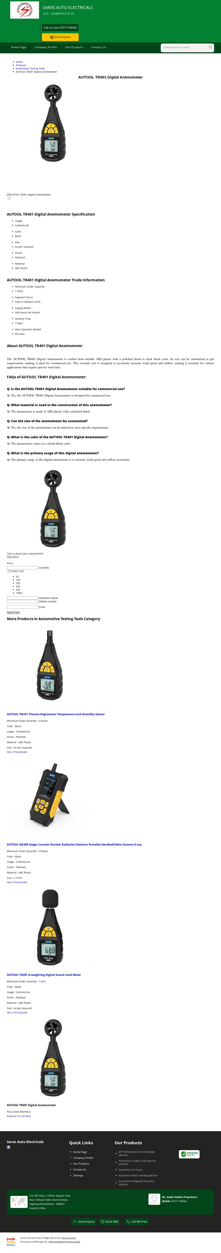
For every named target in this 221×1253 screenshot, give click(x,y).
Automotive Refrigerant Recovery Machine (136, 1182)
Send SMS (111, 1221)
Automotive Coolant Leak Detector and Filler (137, 1162)
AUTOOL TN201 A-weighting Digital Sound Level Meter (44, 975)
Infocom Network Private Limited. (64, 1241)
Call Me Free (139, 1221)
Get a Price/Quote (17, 752)
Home (19, 62)
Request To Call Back (19, 1116)
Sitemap (78, 1175)
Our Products (74, 47)
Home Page (18, 47)
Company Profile (46, 47)
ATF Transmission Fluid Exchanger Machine (137, 1153)
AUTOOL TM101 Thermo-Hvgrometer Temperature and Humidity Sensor (56, 714)
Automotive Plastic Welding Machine (138, 1175)
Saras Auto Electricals (68, 10)
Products (21, 65)
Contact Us (99, 47)
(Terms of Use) (68, 1237)
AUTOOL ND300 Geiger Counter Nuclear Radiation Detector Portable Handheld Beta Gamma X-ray (74, 844)
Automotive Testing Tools (30, 68)
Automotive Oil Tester (130, 1169)
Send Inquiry (62, 37)
